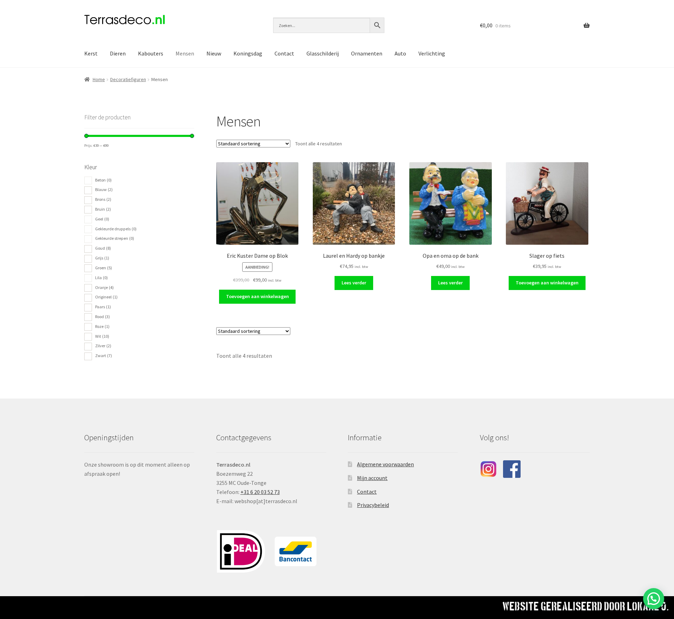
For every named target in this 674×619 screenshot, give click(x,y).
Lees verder (354, 282)
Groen (103, 267)
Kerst (91, 53)
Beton (103, 180)
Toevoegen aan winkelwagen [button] (257, 296)
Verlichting (431, 53)
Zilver (103, 345)
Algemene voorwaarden (385, 464)
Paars (103, 306)
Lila (101, 277)
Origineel (106, 296)
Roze (102, 326)
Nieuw (213, 53)
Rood (102, 316)
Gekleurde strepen (114, 238)
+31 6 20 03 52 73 (260, 491)
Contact (284, 53)
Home (99, 79)
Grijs (102, 258)
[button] (653, 598)
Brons (103, 199)
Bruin (103, 209)
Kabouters (150, 53)
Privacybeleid (373, 504)
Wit (102, 336)
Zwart (103, 355)
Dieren (118, 53)
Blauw (104, 189)
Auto (400, 53)
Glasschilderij (322, 53)
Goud (103, 248)
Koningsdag (247, 53)
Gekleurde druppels (116, 228)
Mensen (185, 53)
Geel (102, 219)
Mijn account (372, 477)
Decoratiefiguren (128, 79)
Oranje (104, 287)
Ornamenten (366, 53)
